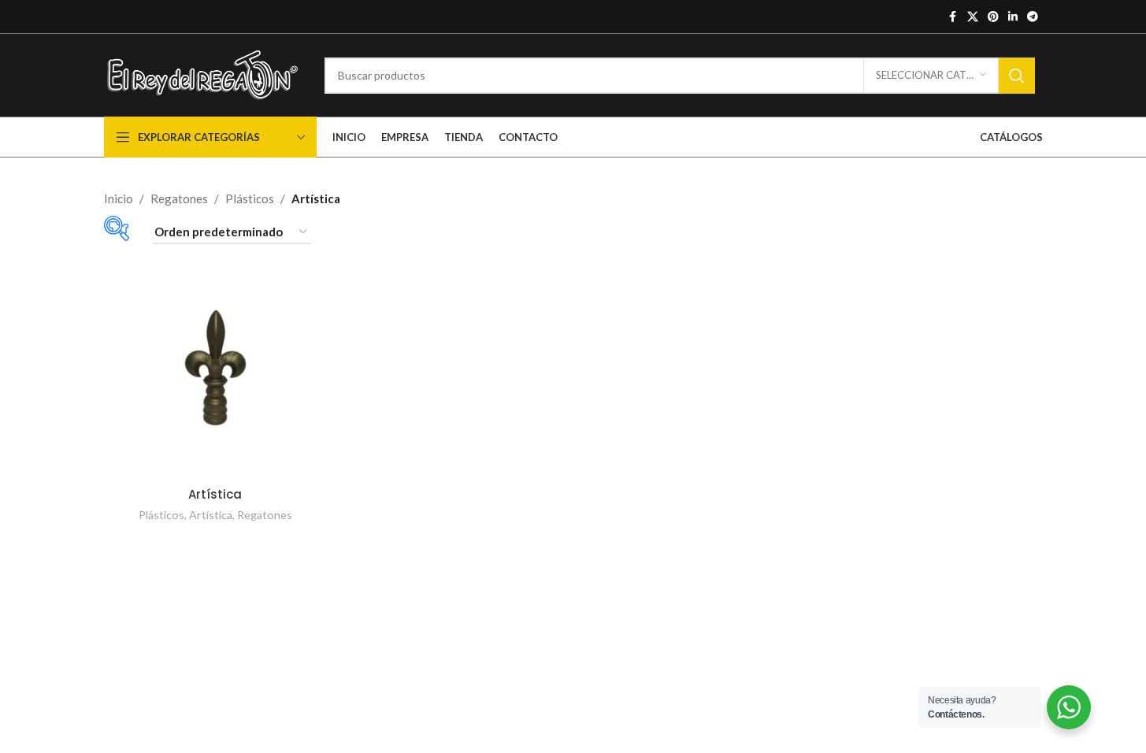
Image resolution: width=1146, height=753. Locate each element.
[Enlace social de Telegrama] (1032, 17)
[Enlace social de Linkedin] (1012, 17)
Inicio (118, 198)
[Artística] (215, 367)
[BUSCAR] (1017, 75)
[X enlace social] (972, 17)
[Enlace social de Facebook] (953, 17)
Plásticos (249, 198)
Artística (215, 494)
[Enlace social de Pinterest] (993, 17)
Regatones (179, 198)
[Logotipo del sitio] (202, 73)
